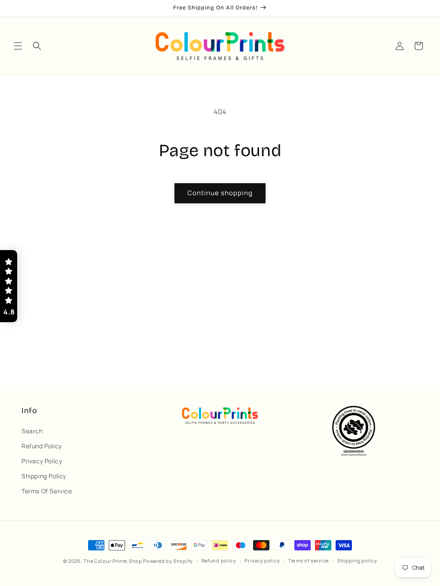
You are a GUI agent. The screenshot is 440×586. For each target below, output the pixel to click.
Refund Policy (41, 446)
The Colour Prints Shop (112, 561)
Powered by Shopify (168, 561)
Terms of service (308, 560)
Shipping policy (357, 560)
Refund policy (219, 560)
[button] (18, 45)
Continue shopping (220, 192)
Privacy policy (262, 560)
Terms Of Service (46, 491)
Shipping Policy (43, 476)
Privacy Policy (41, 461)
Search (32, 431)
